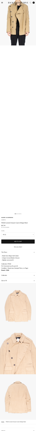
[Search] (30, 2)
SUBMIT (18, 227)
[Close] (33, 201)
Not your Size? (18, 246)
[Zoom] (18, 22)
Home (2, 421)
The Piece (4, 252)
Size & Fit (4, 280)
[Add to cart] (18, 242)
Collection (4, 275)
